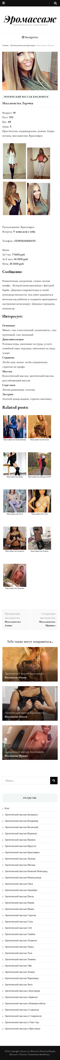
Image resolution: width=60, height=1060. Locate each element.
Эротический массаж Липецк (20, 858)
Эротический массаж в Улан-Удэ (22, 1022)
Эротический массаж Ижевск (20, 839)
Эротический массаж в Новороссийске (25, 1003)
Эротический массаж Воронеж (21, 833)
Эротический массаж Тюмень (20, 959)
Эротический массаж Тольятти (21, 940)
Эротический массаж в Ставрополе (23, 1016)
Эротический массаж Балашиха (21, 814)
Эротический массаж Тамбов (20, 934)
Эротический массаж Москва (20, 864)
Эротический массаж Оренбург (21, 890)
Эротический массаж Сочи (19, 921)
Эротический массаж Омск (19, 883)
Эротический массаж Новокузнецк (23, 877)
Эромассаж (30, 18)
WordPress (44, 1054)
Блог (7, 808)
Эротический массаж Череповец (22, 978)
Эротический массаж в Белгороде (22, 990)
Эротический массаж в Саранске (22, 1009)
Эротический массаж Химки (20, 971)
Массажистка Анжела (16, 716)
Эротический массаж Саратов (20, 915)
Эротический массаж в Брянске (21, 997)
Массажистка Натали (15, 677)
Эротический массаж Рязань (19, 909)
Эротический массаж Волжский (21, 827)
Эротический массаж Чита (18, 984)
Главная (5, 45)
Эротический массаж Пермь (19, 902)
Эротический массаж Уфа (18, 965)
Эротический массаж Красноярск (23, 45)
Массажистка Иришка (16, 755)
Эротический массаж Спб (18, 927)
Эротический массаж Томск (19, 946)
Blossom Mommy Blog (42, 1051)
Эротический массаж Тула (18, 953)
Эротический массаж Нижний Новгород (26, 871)
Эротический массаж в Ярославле (22, 1028)
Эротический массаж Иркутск (20, 846)
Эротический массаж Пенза (19, 896)
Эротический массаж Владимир (21, 820)
